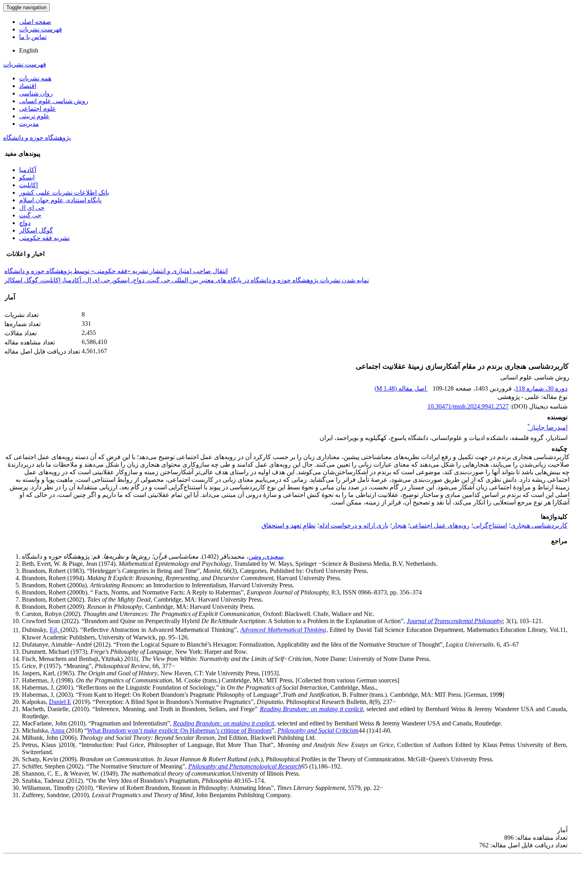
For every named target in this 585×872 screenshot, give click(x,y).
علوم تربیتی (34, 116)
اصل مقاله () (401, 388)
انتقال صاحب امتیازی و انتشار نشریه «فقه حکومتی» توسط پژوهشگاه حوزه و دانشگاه (116, 271)
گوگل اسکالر (36, 230)
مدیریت (29, 123)
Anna (58, 730)
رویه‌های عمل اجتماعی (440, 525)
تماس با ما (33, 36)
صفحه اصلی (35, 21)
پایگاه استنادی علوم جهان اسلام (60, 200)
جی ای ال (32, 207)
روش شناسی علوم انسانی (53, 101)
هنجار (399, 525)
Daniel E (60, 701)
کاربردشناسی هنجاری (539, 525)
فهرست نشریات (40, 29)
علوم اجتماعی (37, 108)
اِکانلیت (28, 185)
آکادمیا (27, 169)
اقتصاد (27, 85)
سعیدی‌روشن (265, 556)
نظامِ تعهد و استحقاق (288, 525)
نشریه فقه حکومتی (44, 238)
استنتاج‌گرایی (490, 525)
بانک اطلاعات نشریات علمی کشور (64, 192)
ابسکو (27, 177)
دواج (25, 222)
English (28, 50)
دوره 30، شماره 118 (541, 388)
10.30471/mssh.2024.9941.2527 (468, 406)
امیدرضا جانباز (547, 427)
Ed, (55, 630)
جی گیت (30, 215)
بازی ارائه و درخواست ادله (353, 525)
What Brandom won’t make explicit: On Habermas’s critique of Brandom (179, 730)
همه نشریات (35, 78)
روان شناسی (36, 93)
